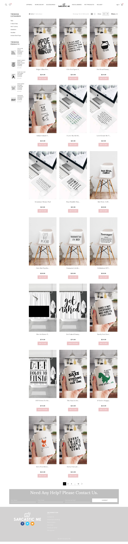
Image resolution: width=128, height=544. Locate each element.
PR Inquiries (50, 530)
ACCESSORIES (50, 4)
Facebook (22, 524)
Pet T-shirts (14, 26)
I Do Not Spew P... (73, 69)
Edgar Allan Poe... (42, 69)
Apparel (29, 4)
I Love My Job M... (73, 136)
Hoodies (13, 32)
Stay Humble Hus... (73, 202)
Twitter (27, 524)
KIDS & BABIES (77, 4)
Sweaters (13, 29)
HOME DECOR (39, 4)
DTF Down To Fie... (43, 400)
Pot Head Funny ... (103, 69)
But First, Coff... (103, 202)
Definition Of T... (103, 268)
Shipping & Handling (53, 519)
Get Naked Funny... (73, 334)
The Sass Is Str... (73, 400)
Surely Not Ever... (103, 334)
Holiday (99, 4)
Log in (117, 4)
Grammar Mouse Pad (43, 202)
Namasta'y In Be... (73, 268)
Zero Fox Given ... (42, 467)
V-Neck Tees (14, 23)
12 (78, 484)
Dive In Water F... (42, 334)
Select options (73, 343)
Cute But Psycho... (42, 268)
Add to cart (42, 78)
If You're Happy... (103, 400)
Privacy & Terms (52, 528)
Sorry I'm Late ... (73, 467)
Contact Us (50, 517)
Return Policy (51, 522)
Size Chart (50, 525)
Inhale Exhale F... (43, 136)
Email (32, 524)
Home (32, 14)
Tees (12, 20)
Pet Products (89, 4)
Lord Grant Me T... (103, 136)
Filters (113, 14)
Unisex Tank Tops (16, 35)
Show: (99, 14)
